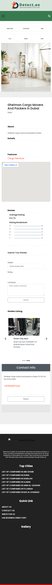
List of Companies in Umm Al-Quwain (21, 485)
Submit (26, 300)
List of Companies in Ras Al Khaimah (20, 492)
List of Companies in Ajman (16, 482)
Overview (26, 29)
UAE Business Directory (14, 517)
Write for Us (8, 514)
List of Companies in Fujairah (17, 488)
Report (26, 399)
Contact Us (8, 510)
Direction (10, 29)
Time (42, 29)
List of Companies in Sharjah (17, 478)
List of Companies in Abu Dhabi (18, 471)
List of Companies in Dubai (15, 475)
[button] (49, 16)
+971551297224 (12, 385)
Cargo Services (16, 158)
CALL (9, 39)
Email (26, 39)
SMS (42, 39)
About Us (6, 506)
